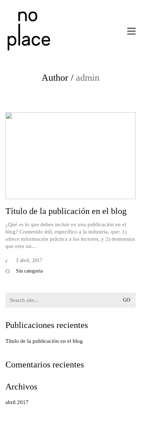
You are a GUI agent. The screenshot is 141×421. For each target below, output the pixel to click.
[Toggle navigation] (131, 31)
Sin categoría (29, 271)
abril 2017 (17, 402)
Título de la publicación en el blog (66, 211)
